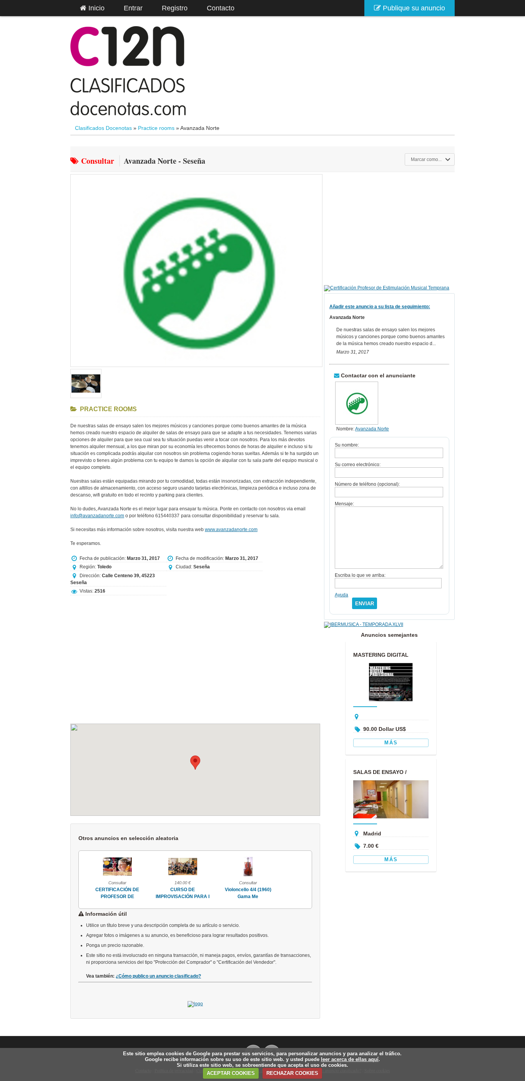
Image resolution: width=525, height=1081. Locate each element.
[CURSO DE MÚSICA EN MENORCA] (263, 875)
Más (391, 743)
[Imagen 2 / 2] (85, 398)
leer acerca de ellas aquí (350, 1059)
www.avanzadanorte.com (231, 529)
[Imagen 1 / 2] (196, 367)
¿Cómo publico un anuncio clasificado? (158, 976)
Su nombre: (347, 445)
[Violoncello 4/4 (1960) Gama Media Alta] (198, 875)
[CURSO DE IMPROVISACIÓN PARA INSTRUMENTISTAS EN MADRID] (133, 875)
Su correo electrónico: (357, 464)
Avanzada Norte (372, 429)
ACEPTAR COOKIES (231, 1073)
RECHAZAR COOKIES (292, 1073)
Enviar (364, 603)
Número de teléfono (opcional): (367, 484)
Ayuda (341, 595)
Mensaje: (344, 503)
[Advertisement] (195, 656)
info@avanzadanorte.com (97, 515)
